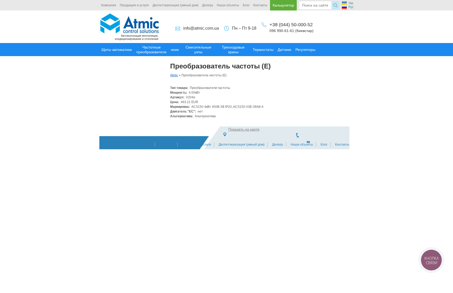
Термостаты (263, 49)
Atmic (174, 75)
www (175, 49)
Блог (246, 5)
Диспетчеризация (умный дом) (175, 5)
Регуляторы (305, 49)
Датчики (284, 49)
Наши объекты (228, 5)
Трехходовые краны (233, 49)
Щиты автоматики (116, 49)
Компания (108, 5)
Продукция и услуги (134, 5)
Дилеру (207, 5)
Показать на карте (244, 129)
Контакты (260, 5)
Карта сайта (142, 144)
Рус (351, 7)
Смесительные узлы (198, 49)
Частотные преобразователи (151, 49)
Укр (350, 3)
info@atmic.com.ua (201, 28)
